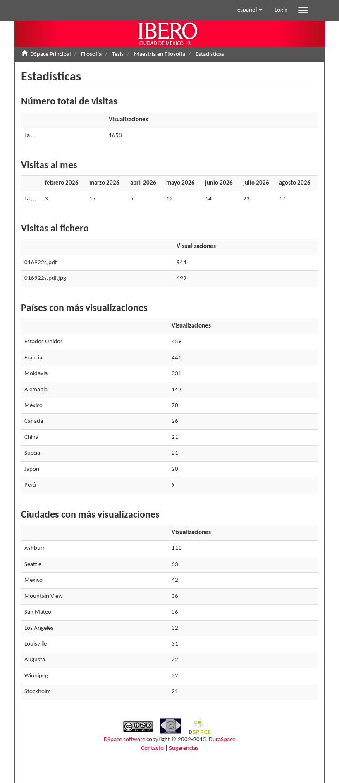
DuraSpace (222, 740)
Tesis (118, 54)
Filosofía (91, 54)
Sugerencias (183, 748)
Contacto (152, 748)
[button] (249, 10)
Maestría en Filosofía (159, 54)
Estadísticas (210, 54)
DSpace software (124, 740)
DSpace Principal (50, 54)
